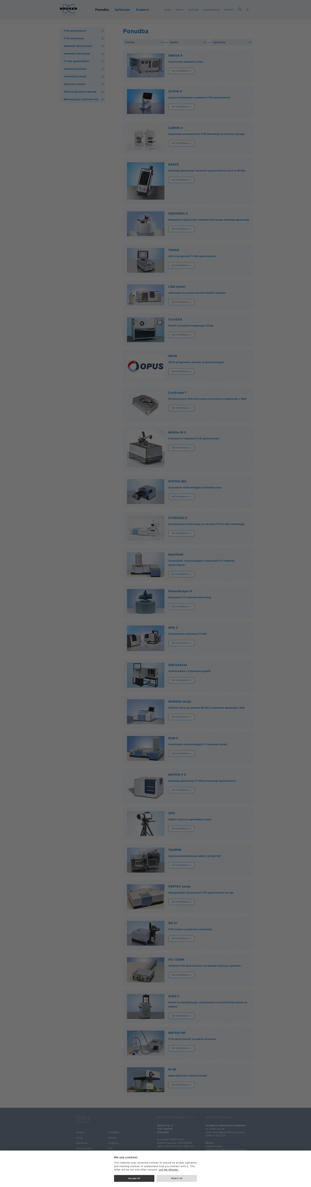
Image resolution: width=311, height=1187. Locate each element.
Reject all (176, 1178)
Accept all (134, 1178)
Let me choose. (169, 1169)
